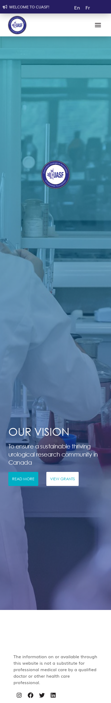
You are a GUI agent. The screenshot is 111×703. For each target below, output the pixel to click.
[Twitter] (41, 695)
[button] (98, 25)
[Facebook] (30, 695)
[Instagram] (19, 695)
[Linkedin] (53, 695)
